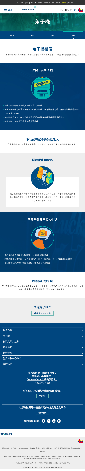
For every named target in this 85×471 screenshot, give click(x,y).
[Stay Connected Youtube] (53, 420)
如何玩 (12, 35)
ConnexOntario (35, 379)
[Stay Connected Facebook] (43, 420)
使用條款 (14, 448)
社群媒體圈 (42, 412)
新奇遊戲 (7, 352)
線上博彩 (40, 3)
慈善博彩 (58, 3)
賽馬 (53, 3)
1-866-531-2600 (42, 383)
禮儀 (73, 35)
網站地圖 (42, 451)
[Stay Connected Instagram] (58, 420)
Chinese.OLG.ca (20, 3)
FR (66, 9)
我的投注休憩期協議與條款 (62, 448)
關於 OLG (70, 3)
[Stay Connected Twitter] (48, 420)
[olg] (80, 10)
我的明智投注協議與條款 (45, 448)
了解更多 (42, 396)
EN (61, 9)
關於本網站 (5, 448)
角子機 (6, 335)
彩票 (27, 3)
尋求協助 (7, 364)
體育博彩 (7, 347)
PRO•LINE (33, 3)
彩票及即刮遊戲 (11, 341)
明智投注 (64, 3)
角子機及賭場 (47, 3)
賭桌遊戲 (7, 330)
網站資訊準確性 (77, 448)
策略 (52, 35)
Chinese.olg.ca (23, 448)
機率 (32, 35)
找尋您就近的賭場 (43, 314)
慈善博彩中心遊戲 (12, 358)
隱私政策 (33, 448)
